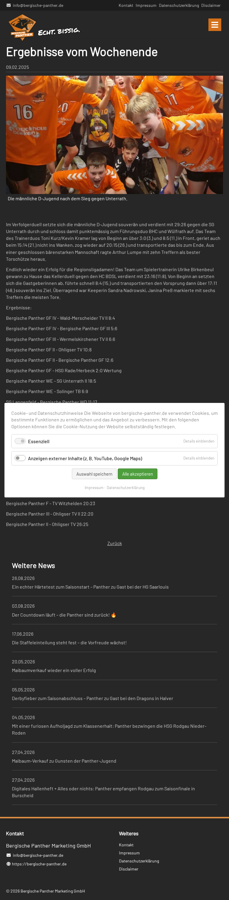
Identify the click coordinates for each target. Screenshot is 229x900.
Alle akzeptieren (137, 473)
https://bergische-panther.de (39, 863)
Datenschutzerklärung (126, 487)
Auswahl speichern (94, 473)
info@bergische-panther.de (38, 5)
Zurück (114, 543)
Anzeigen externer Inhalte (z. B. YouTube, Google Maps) (85, 458)
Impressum (94, 487)
